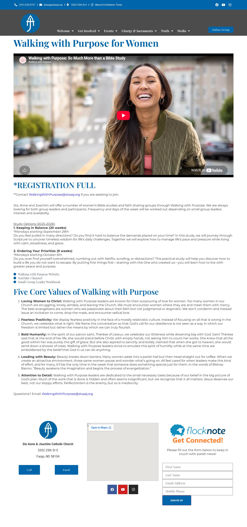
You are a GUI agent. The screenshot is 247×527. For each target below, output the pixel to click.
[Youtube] (223, 4)
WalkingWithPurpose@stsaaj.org (54, 194)
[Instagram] (230, 4)
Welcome (63, 31)
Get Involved (87, 31)
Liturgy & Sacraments (137, 31)
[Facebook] (216, 4)
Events (108, 31)
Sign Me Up (177, 500)
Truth (165, 31)
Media (181, 31)
